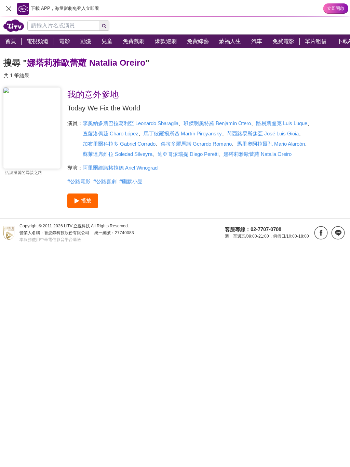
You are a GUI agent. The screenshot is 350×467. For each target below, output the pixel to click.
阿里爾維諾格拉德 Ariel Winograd (120, 168)
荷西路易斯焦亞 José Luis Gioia (263, 133)
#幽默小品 (131, 181)
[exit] (8, 8)
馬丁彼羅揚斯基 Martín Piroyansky (183, 133)
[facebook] (321, 233)
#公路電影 (79, 181)
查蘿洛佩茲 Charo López (110, 133)
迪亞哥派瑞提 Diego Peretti (188, 154)
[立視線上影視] (13, 25)
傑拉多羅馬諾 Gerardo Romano (196, 144)
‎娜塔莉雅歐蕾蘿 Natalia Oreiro (258, 154)
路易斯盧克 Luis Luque (281, 123)
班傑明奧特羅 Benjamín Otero (217, 123)
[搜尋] (104, 26)
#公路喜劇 (105, 181)
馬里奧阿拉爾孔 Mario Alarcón (271, 144)
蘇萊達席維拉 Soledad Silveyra (117, 154)
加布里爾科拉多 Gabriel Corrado (119, 144)
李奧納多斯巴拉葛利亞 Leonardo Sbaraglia (130, 123)
